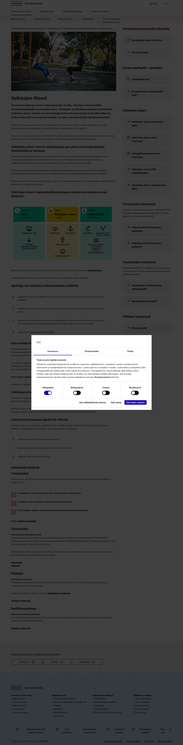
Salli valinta (116, 402)
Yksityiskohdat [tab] (91, 351)
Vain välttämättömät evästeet (92, 402)
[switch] (77, 393)
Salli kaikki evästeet (135, 402)
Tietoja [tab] (130, 351)
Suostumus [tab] (52, 351)
